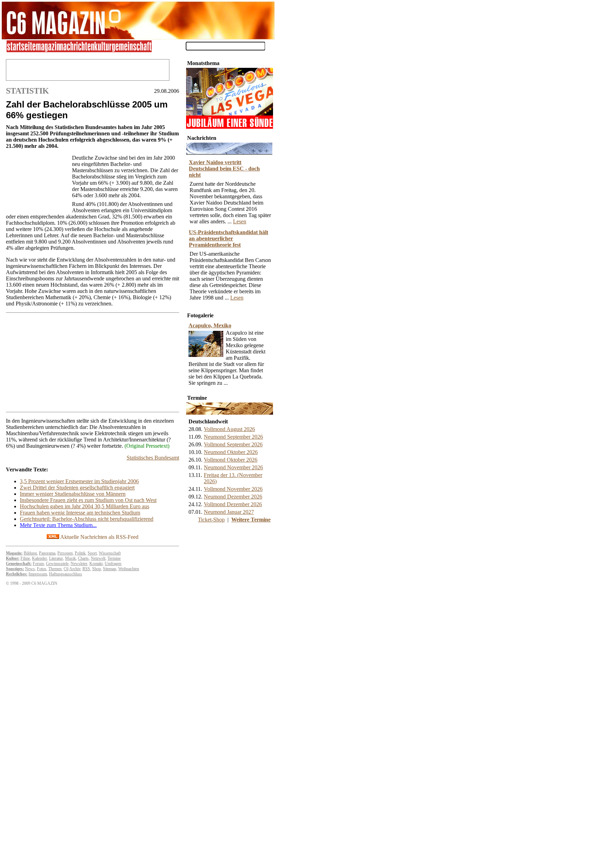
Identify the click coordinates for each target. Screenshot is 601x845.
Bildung (30, 553)
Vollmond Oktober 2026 (230, 460)
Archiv (74, 568)
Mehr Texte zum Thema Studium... (58, 525)
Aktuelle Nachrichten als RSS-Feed (98, 537)
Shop (96, 568)
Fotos (41, 568)
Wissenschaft (110, 553)
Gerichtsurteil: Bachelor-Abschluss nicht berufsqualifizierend (86, 519)
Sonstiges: (15, 568)
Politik (80, 553)
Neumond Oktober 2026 (231, 452)
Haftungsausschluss (65, 574)
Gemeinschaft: (19, 563)
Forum (38, 563)
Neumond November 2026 (233, 467)
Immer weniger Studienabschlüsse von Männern (73, 494)
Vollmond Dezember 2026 (233, 504)
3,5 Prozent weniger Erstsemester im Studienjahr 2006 (79, 481)
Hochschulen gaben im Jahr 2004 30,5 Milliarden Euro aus (84, 506)
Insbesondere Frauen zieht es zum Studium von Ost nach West (88, 500)
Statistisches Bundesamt (153, 458)
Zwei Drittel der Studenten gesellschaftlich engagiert (77, 488)
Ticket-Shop (211, 520)
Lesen (239, 221)
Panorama (47, 553)
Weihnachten (128, 568)
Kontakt (96, 563)
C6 (66, 568)
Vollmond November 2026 (233, 489)
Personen (65, 553)
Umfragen (113, 563)
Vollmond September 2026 (233, 444)
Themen (55, 568)
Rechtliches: (16, 574)
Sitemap (109, 568)
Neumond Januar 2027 (229, 512)
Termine (114, 558)
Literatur (56, 558)
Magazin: (14, 553)
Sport (92, 553)
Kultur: (12, 558)
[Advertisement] (37, 182)
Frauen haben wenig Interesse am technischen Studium (80, 513)
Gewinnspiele (57, 563)
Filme (25, 558)
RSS (86, 568)
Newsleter (79, 563)
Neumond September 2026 (233, 437)
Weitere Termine (251, 520)
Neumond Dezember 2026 (233, 497)
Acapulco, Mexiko (210, 325)
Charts (83, 558)
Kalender (39, 558)
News (30, 568)
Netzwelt (98, 558)
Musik (70, 558)
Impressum (38, 574)
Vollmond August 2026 (229, 429)
